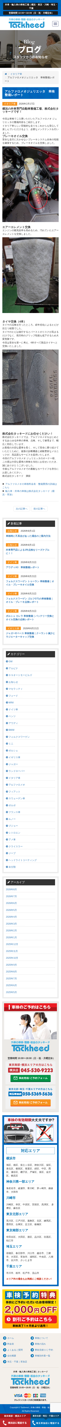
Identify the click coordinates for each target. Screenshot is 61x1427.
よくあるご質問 (15, 1350)
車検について (41, 1338)
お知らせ (13, 682)
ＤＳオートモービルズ (20, 675)
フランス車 (14, 812)
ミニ (10, 743)
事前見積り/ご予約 (44, 1350)
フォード (13, 695)
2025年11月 (12, 951)
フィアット (14, 791)
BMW (11, 730)
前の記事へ (39, 508)
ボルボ (12, 805)
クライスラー (15, 846)
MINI (11, 702)
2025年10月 (12, 958)
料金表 (10, 1344)
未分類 (12, 867)
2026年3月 (11, 923)
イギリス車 (14, 757)
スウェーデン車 (16, 798)
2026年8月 (11, 889)
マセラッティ (15, 688)
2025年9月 (11, 964)
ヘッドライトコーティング (22, 860)
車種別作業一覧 (42, 1355)
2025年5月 (11, 992)
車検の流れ (40, 1344)
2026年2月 (11, 930)
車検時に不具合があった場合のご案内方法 (28, 536)
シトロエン (14, 832)
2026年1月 (11, 937)
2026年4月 (11, 916)
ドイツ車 (13, 709)
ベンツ (12, 716)
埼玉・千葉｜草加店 (17, 1361)
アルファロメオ (16, 784)
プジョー (13, 825)
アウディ (13, 723)
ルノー (12, 819)
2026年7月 (11, 896)
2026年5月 (11, 910)
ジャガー (13, 764)
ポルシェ (13, 750)
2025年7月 (11, 978)
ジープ (12, 853)
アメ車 (12, 839)
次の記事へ (22, 508)
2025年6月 (11, 985)
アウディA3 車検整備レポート (22, 567)
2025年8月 (11, 971)
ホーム (10, 1338)
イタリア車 (16, 74)
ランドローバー (16, 771)
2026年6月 (11, 903)
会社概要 (11, 1355)
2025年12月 (12, 944)
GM (10, 661)
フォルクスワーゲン (19, 736)
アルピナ (13, 668)
